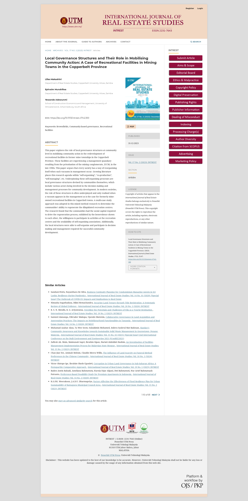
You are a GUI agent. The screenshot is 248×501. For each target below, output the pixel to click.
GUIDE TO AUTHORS (92, 42)
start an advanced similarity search (75, 400)
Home (48, 42)
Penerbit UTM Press (110, 455)
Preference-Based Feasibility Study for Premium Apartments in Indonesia (96, 374)
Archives (111, 42)
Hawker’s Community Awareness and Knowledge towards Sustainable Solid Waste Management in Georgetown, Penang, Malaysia (104, 331)
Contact (125, 42)
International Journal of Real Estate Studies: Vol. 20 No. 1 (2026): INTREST (113, 306)
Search (196, 42)
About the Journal (66, 42)
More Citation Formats (138, 267)
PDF (131, 126)
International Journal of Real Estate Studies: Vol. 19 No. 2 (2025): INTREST (86, 313)
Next (154, 394)
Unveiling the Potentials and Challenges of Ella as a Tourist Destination (118, 309)
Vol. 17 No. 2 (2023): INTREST (78, 50)
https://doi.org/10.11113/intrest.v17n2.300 (69, 118)
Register (190, 8)
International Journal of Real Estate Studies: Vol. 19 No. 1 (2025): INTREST (123, 367)
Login (200, 8)
